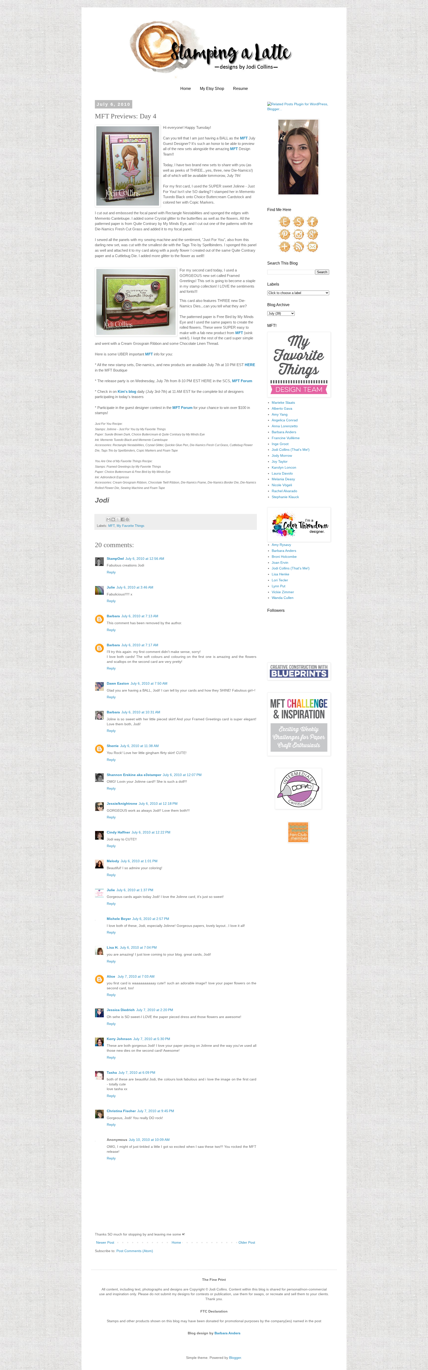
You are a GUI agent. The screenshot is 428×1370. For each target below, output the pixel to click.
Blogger (235, 1358)
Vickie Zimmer (283, 592)
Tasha (112, 1073)
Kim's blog (127, 391)
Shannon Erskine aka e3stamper (134, 775)
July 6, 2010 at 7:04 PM (138, 947)
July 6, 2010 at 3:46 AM (134, 587)
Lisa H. (112, 947)
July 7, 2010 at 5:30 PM (151, 1039)
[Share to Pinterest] (127, 519)
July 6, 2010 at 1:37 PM (134, 890)
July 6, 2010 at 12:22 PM (151, 832)
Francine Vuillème (286, 438)
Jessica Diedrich (121, 1010)
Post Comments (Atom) (134, 1251)
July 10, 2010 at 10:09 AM (149, 1140)
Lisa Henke (280, 574)
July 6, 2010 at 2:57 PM (150, 919)
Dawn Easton (118, 683)
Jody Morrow (282, 455)
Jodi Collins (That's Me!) (291, 450)
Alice (111, 976)
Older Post (247, 1242)
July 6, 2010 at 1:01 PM (139, 861)
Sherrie (113, 746)
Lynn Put (278, 586)
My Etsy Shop (212, 88)
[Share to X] (117, 519)
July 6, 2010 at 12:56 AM (144, 559)
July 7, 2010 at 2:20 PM (154, 1010)
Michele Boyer (119, 919)
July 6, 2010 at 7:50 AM (149, 683)
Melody (113, 861)
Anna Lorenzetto (285, 426)
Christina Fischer (121, 1111)
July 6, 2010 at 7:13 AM (139, 616)
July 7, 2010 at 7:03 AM (136, 976)
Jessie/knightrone (122, 804)
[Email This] (108, 519)
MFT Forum (242, 381)
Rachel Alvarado (284, 491)
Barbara (113, 616)
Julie (111, 587)
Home (185, 88)
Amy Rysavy (281, 545)
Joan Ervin (280, 562)
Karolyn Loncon (284, 467)
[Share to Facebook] (122, 519)
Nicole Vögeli (282, 485)
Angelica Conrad (285, 420)
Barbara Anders (284, 432)
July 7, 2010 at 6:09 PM (136, 1073)
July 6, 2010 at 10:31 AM (140, 712)
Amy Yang (280, 414)
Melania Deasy (283, 479)
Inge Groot (280, 444)
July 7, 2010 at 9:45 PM (155, 1111)
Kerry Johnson (119, 1039)
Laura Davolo (282, 473)
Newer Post (105, 1242)
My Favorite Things (130, 526)
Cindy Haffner (118, 832)
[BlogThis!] (113, 519)
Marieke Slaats (283, 402)
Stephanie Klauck (285, 497)
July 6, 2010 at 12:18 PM (158, 804)
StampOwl (115, 559)
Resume (240, 88)
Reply (111, 572)
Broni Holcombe (284, 557)
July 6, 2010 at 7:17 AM (139, 645)
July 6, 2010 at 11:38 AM (139, 746)
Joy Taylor (280, 461)
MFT (111, 526)
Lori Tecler (280, 580)
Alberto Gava (282, 408)
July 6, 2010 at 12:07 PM (182, 775)
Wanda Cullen (283, 598)
